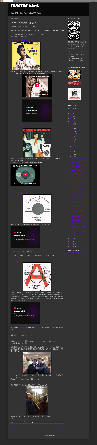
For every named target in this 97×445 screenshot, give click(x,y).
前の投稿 (60, 426)
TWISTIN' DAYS (25, 6)
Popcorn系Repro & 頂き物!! (78, 212)
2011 (71, 241)
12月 (73, 129)
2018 (71, 114)
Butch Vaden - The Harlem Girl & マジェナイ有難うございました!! (78, 227)
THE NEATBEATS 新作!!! (78, 159)
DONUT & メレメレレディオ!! (78, 180)
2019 (71, 111)
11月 (73, 131)
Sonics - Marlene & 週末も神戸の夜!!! (78, 166)
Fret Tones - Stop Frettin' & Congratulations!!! (78, 185)
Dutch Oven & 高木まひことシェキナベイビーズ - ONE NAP (78, 207)
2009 (71, 246)
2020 (71, 108)
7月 (73, 141)
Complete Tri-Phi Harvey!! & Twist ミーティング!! (78, 222)
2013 (71, 126)
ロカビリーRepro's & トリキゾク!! (78, 198)
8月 (73, 139)
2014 (71, 124)
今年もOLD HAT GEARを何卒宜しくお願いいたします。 (78, 233)
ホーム (37, 426)
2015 (71, 121)
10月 (73, 134)
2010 (71, 244)
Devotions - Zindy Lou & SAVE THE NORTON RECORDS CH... (78, 189)
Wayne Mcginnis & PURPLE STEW (76, 170)
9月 (73, 136)
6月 (73, 144)
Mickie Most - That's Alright (19, 261)
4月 (73, 149)
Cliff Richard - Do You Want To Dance (22, 127)
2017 (71, 116)
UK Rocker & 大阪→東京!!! (77, 202)
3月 (73, 152)
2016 (71, 119)
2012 (71, 239)
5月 (73, 146)
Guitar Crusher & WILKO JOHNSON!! (77, 194)
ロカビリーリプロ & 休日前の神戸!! (78, 176)
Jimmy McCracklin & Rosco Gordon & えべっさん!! (78, 216)
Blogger (58, 435)
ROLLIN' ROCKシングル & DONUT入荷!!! (78, 162)
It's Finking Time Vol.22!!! (78, 173)
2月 (73, 154)
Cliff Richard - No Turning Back (20, 193)
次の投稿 (13, 426)
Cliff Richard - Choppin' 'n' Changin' (22, 41)
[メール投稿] (32, 422)
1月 (73, 157)
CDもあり (23, 328)
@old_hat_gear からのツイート (77, 253)
